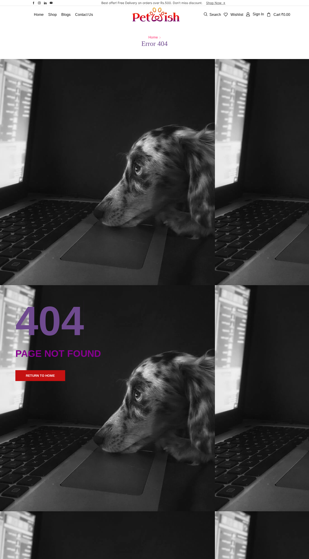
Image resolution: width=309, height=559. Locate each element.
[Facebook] (33, 3)
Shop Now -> (215, 3)
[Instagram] (39, 3)
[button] (212, 14)
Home (153, 37)
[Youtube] (51, 3)
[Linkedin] (45, 3)
